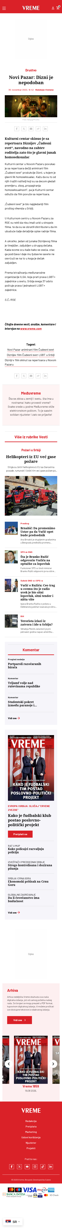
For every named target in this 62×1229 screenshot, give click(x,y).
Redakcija (31, 1120)
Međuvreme (41, 406)
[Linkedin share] (45, 128)
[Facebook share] (16, 128)
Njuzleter (31, 1142)
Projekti (31, 1148)
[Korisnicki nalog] (53, 8)
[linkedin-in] (50, 1166)
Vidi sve (12, 718)
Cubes (48, 1180)
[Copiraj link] (38, 128)
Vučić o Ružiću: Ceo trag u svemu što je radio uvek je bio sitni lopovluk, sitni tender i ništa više (38, 592)
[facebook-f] (11, 1166)
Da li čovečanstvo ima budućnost (23, 899)
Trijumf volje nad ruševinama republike (24, 684)
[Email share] (31, 128)
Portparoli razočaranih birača (24, 665)
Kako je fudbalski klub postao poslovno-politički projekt (29, 820)
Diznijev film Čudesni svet (22, 355)
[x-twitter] (19, 1166)
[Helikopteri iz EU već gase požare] (31, 496)
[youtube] (27, 1166)
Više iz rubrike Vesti (31, 436)
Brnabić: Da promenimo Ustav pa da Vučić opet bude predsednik (38, 531)
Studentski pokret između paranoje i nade (21, 703)
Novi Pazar (14, 349)
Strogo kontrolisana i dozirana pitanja (30, 867)
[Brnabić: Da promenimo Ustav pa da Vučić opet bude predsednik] (11, 528)
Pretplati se (20, 834)
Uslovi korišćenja (31, 1137)
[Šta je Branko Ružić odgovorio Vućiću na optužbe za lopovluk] (11, 556)
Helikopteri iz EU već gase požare (31, 459)
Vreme (21, 1180)
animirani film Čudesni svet (37, 349)
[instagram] (35, 1166)
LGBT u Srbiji (47, 355)
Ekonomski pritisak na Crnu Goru (28, 883)
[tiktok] (42, 1166)
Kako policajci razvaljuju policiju (26, 850)
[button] (9, 1064)
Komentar (31, 649)
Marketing (31, 1131)
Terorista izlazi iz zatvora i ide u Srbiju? (37, 622)
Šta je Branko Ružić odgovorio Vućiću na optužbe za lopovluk (35, 560)
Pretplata (31, 1126)
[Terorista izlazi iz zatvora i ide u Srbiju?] (11, 621)
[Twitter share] (23, 128)
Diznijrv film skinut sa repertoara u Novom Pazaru (30, 362)
